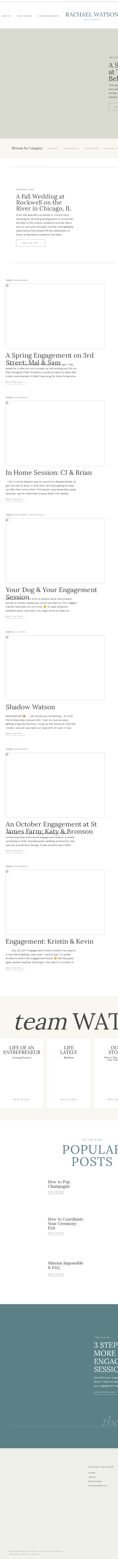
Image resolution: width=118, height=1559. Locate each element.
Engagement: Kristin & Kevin (49, 941)
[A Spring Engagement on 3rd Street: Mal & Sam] (55, 316)
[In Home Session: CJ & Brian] (55, 433)
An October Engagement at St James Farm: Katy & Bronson (51, 827)
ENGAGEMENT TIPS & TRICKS (29, 515)
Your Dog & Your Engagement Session (51, 593)
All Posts (20, 632)
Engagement (21, 280)
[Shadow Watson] (55, 667)
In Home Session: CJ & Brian (49, 472)
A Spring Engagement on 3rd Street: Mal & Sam (50, 359)
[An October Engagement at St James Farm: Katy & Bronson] (55, 785)
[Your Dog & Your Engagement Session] (55, 550)
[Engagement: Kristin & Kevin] (55, 902)
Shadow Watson (30, 707)
